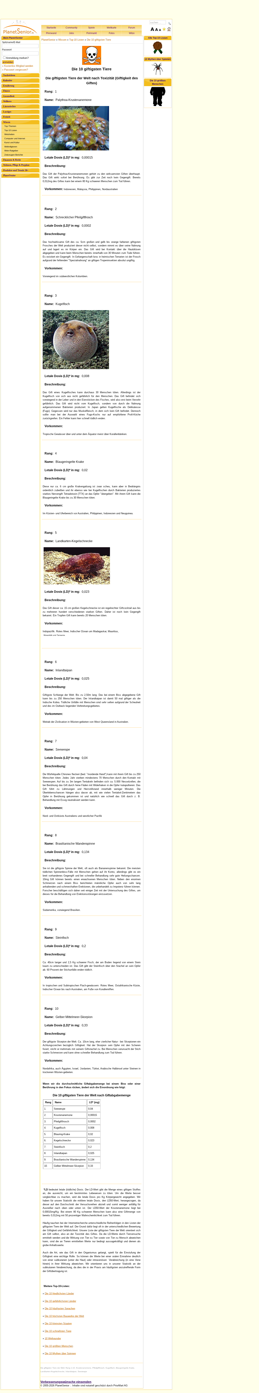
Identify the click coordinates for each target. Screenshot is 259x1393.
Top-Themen (10, 126)
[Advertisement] (86, 8)
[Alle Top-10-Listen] (157, 54)
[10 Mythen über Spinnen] (157, 75)
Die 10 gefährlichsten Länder (60, 1301)
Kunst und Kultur (12, 142)
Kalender (7, 80)
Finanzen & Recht (12, 160)
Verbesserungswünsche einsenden (65, 1382)
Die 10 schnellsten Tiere (58, 1331)
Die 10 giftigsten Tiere (99, 39)
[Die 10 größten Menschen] (157, 105)
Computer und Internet (14, 138)
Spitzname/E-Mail (11, 42)
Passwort (7, 49)
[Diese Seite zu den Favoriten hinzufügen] (164, 29)
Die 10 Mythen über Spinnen (60, 1353)
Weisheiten (9, 134)
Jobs (71, 33)
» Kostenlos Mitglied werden (17, 65)
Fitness (6, 91)
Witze (132, 33)
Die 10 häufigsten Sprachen (60, 1308)
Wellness (7, 101)
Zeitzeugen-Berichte (13, 155)
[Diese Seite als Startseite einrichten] (169, 29)
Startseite (51, 27)
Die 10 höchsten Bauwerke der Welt (64, 1316)
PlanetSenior (9, 175)
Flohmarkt (91, 33)
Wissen (6, 122)
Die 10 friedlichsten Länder (59, 1293)
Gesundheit (8, 96)
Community (71, 27)
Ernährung (8, 85)
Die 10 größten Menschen (59, 1346)
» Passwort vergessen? (15, 69)
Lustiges (7, 111)
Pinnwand (51, 33)
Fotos (112, 33)
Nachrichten (9, 75)
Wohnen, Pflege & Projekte (16, 165)
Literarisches (9, 106)
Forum (131, 27)
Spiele (91, 27)
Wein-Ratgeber (11, 150)
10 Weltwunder (53, 1338)
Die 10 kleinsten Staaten (58, 1323)
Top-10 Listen (10, 130)
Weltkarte (111, 27)
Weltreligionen (10, 146)
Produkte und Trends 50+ (15, 170)
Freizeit (6, 117)
